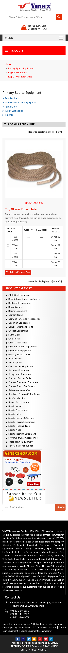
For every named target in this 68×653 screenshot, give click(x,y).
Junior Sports (14, 362)
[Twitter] (29, 639)
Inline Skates (14, 358)
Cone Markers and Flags (20, 326)
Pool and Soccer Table (19, 378)
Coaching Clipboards (18, 322)
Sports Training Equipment (21, 433)
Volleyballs (7, 559)
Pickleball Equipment (18, 370)
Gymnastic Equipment (19, 350)
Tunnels (9, 115)
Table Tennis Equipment (20, 441)
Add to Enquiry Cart (19, 272)
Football (59, 555)
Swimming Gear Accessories (22, 437)
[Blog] (34, 639)
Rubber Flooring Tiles (52, 552)
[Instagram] (23, 639)
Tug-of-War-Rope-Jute (20, 76)
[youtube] (40, 639)
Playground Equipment (19, 374)
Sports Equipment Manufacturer (36, 631)
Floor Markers (12, 98)
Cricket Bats (45, 555)
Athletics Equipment (18, 295)
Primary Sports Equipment (21, 68)
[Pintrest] (46, 639)
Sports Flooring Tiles (18, 425)
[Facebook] (18, 639)
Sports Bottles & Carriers (20, 417)
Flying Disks (13, 334)
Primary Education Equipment (23, 382)
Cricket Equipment (17, 330)
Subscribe (60, 507)
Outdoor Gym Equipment (20, 366)
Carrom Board (15, 314)
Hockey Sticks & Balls (18, 354)
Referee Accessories (18, 390)
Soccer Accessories (18, 402)
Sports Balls (14, 413)
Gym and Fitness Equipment (22, 346)
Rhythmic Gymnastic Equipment (24, 394)
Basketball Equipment (19, 302)
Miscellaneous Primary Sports (20, 102)
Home (8, 64)
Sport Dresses (15, 406)
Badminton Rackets (25, 555)
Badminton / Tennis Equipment (23, 299)
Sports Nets (14, 429)
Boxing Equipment (17, 310)
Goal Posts (13, 338)
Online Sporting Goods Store (16, 627)
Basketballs (19, 559)
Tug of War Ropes (17, 72)
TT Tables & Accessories (45, 627)
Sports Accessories (18, 410)
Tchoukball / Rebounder (20, 445)
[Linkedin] (51, 639)
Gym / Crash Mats (17, 342)
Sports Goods (44, 562)
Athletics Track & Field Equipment (47, 624)
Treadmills (7, 555)
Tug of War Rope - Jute (20, 209)
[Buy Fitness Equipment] (34, 468)
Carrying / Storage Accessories (23, 318)
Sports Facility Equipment (21, 421)
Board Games (14, 306)
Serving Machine (16, 398)
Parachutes (11, 106)
